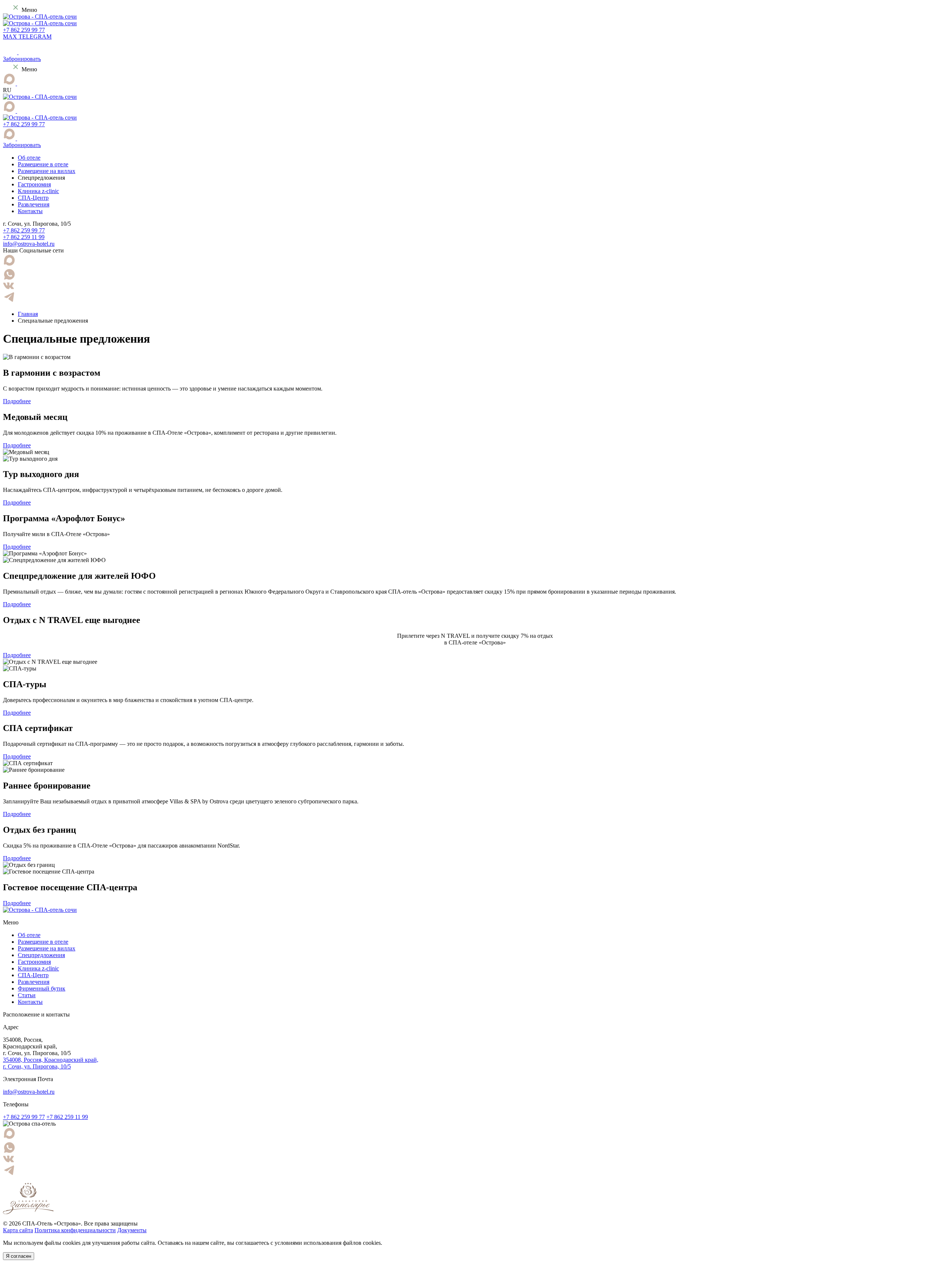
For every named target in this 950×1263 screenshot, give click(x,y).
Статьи (27, 995)
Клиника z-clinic (38, 191)
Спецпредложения (41, 955)
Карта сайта (18, 1230)
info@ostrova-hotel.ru (29, 244)
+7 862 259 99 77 (24, 30)
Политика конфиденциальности (75, 1230)
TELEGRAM (35, 36)
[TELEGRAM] (20, 83)
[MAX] (10, 83)
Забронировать (22, 59)
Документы (132, 1230)
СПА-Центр (33, 198)
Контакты (30, 211)
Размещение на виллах (46, 171)
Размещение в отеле (43, 164)
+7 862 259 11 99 (24, 237)
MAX (11, 36)
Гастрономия (34, 184)
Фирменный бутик (41, 988)
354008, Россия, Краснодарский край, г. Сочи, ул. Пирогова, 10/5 (50, 1063)
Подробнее (17, 401)
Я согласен (18, 1256)
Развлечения (33, 204)
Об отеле (29, 157)
